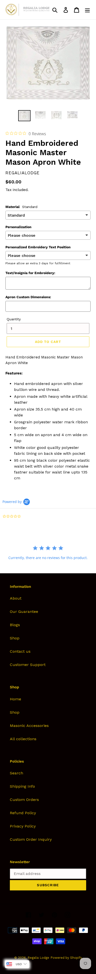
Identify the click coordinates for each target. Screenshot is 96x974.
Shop (14, 638)
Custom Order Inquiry (31, 839)
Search (16, 773)
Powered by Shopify (66, 957)
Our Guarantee (24, 611)
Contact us (20, 651)
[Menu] (87, 9)
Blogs (15, 624)
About (15, 598)
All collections (23, 739)
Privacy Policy (23, 826)
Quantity (14, 319)
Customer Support (28, 664)
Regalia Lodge (38, 957)
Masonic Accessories (29, 725)
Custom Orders (24, 799)
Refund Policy (23, 813)
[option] (24, 115)
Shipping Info (22, 786)
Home (15, 699)
